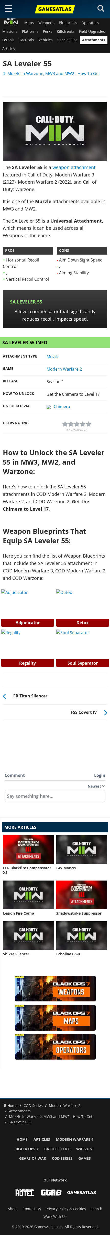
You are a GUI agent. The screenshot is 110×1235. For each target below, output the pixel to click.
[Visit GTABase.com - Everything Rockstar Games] (51, 1192)
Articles (8, 48)
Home (22, 1139)
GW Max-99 (66, 868)
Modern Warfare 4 (74, 1139)
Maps (29, 22)
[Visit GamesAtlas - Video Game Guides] (81, 1192)
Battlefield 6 (57, 1149)
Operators (90, 22)
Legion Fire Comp (18, 913)
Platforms (30, 31)
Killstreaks (65, 31)
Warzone (85, 1149)
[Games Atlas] (55, 9)
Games (84, 1158)
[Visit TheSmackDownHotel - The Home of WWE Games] (25, 1192)
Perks (47, 31)
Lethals (8, 40)
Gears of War (32, 1158)
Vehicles (46, 40)
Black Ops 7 (27, 1149)
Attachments (93, 40)
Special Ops (67, 40)
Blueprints (68, 22)
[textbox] (55, 798)
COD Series (62, 1158)
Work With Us (55, 1216)
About (13, 1209)
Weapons (46, 22)
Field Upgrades (92, 31)
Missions (9, 31)
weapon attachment (73, 167)
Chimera (62, 406)
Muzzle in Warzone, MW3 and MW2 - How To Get (53, 73)
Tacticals (26, 40)
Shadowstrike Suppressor (79, 913)
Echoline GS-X (68, 954)
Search (96, 1209)
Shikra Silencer (16, 954)
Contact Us (32, 1209)
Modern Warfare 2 (64, 369)
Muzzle (53, 357)
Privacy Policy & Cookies (66, 1209)
